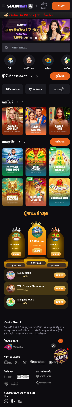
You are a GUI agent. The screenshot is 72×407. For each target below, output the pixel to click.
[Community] (30, 6)
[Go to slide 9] (55, 38)
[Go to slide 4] (31, 38)
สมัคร (61, 6)
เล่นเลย (16, 254)
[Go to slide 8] (50, 38)
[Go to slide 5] (36, 38)
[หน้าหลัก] (17, 6)
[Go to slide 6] (41, 38)
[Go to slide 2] (22, 38)
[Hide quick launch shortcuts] (53, 345)
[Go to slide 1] (17, 38)
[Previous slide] (6, 30)
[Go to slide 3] (26, 38)
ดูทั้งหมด (60, 76)
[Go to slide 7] (46, 38)
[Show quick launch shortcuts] (60, 341)
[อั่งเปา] (62, 355)
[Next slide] (66, 30)
